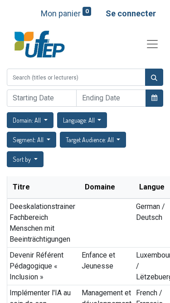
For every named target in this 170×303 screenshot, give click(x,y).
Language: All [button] (79, 120)
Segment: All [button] (29, 140)
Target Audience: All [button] (90, 140)
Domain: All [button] (27, 120)
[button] (154, 97)
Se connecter (131, 13)
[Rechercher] (154, 77)
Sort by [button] (22, 159)
